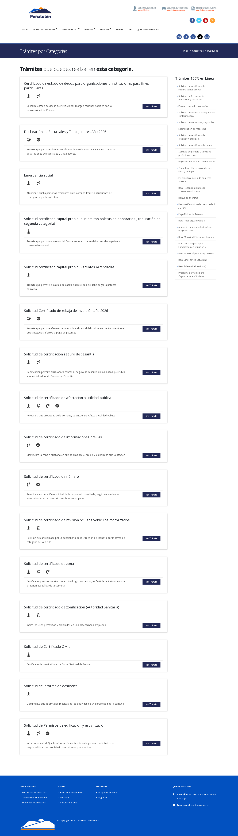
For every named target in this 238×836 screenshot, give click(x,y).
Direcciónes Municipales (34, 797)
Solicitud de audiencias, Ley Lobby (196, 122)
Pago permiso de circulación (193, 106)
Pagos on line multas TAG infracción (196, 161)
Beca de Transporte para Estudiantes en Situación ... (192, 245)
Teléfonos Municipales (34, 802)
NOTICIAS (104, 29)
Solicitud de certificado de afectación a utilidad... (191, 137)
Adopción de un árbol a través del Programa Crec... (195, 229)
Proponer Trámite (107, 792)
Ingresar (102, 797)
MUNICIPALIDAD (69, 29)
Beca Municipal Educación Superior (196, 237)
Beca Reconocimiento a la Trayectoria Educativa (191, 189)
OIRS (130, 29)
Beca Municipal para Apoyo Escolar (196, 253)
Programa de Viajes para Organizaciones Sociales (191, 274)
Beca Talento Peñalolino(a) (192, 266)
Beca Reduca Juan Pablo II (191, 220)
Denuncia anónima (188, 197)
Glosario (64, 797)
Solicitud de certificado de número (196, 145)
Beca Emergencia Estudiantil (193, 259)
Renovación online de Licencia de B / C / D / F (196, 206)
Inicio (25, 29)
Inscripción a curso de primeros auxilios (194, 180)
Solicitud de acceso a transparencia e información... (196, 114)
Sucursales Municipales (34, 792)
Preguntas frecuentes (71, 792)
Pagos (119, 29)
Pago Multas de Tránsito (191, 214)
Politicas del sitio (68, 802)
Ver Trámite (151, 106)
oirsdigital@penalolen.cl (196, 805)
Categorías (198, 50)
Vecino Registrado (149, 29)
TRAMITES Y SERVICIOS (44, 29)
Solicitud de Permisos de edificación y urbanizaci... (191, 98)
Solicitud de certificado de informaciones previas (191, 88)
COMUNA (88, 29)
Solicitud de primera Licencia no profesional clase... (194, 153)
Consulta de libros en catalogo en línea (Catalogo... (195, 170)
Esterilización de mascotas (192, 128)
